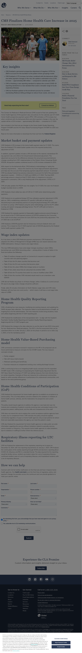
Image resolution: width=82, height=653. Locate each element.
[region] (41, 642)
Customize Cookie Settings (61, 638)
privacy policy (34, 644)
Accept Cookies (61, 646)
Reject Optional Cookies (61, 642)
